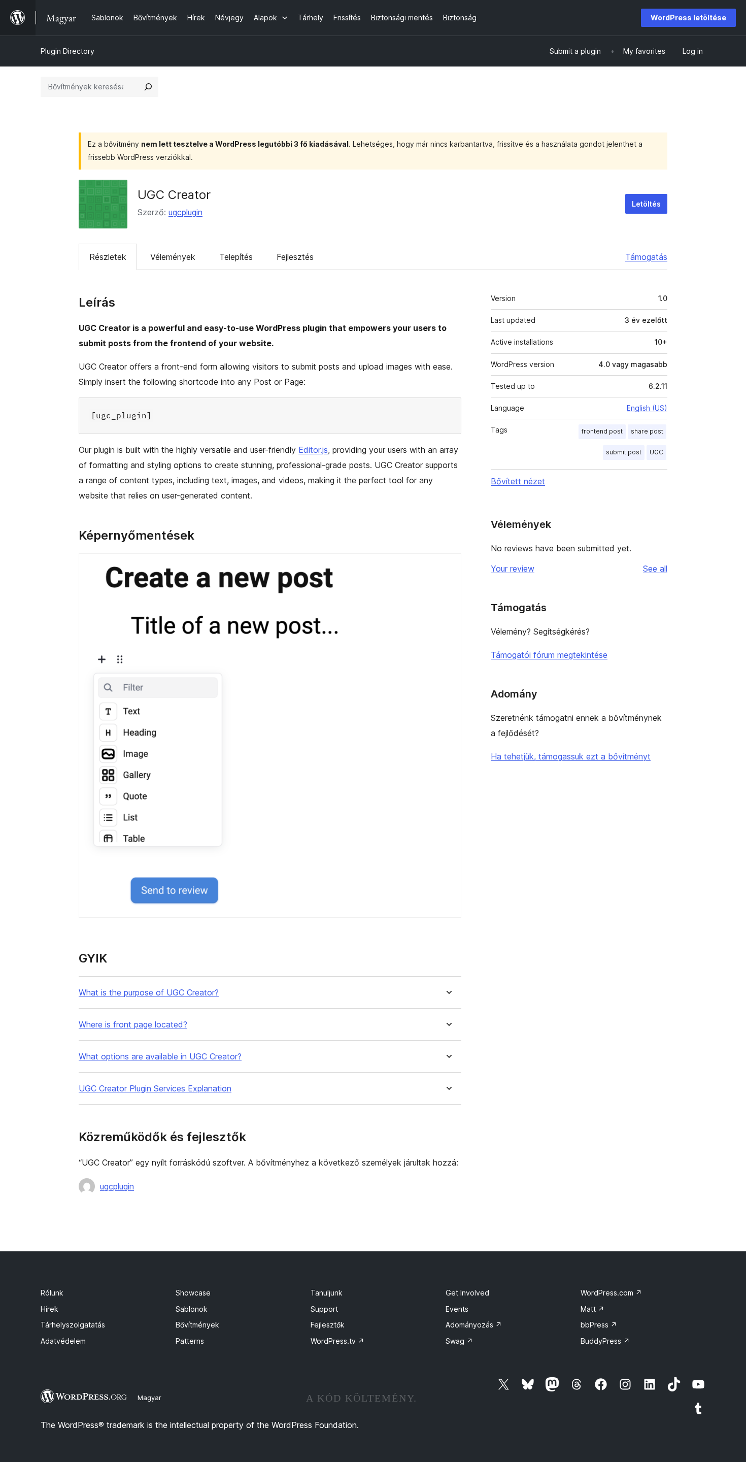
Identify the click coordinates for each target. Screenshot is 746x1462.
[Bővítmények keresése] (148, 87)
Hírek (49, 1309)
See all (655, 568)
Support (324, 1309)
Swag (459, 1341)
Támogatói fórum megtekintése (549, 655)
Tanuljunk (327, 1292)
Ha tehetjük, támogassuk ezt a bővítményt (571, 756)
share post (647, 431)
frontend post (602, 431)
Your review (512, 568)
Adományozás (474, 1324)
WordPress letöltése (688, 17)
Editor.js (313, 450)
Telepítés (236, 257)
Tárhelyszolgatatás (73, 1324)
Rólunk (52, 1292)
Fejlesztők (328, 1324)
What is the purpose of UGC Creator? (149, 993)
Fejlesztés (295, 257)
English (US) (647, 408)
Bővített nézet (518, 481)
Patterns (190, 1341)
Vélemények (172, 257)
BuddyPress (605, 1341)
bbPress (599, 1324)
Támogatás (646, 257)
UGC (656, 452)
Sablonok (192, 1309)
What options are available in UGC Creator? (160, 1056)
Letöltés (646, 204)
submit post (623, 452)
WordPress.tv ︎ (337, 1341)
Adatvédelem (63, 1341)
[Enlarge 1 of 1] (448, 567)
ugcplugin (185, 212)
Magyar (149, 1397)
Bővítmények (197, 1324)
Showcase (193, 1292)
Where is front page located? (133, 1024)
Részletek (107, 257)
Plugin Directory (67, 51)
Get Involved (467, 1292)
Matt (592, 1309)
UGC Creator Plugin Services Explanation (155, 1088)
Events (457, 1309)
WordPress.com (611, 1292)
